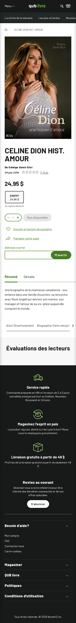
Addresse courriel (15, 247)
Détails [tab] (29, 277)
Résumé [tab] (11, 277)
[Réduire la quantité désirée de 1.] (8, 217)
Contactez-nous (14, 546)
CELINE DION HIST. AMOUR (28, 29)
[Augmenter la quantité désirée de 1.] (18, 217)
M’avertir (61, 255)
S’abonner (38, 504)
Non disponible (37, 217)
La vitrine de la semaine (18, 18)
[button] (38, 526)
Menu (8, 6)
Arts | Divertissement (20, 325)
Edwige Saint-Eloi (20, 167)
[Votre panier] (68, 6)
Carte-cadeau (13, 551)
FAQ (7, 540)
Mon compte (12, 535)
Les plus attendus (49, 18)
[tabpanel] (38, 299)
